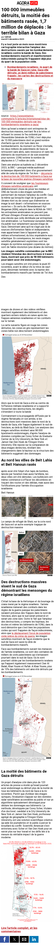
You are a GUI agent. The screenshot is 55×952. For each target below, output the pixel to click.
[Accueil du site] (27, 5)
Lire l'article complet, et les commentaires (19, 929)
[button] (4, 939)
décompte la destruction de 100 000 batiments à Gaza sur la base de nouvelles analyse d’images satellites (27, 176)
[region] (31, 291)
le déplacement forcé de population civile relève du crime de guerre (25, 635)
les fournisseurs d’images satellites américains (24, 185)
